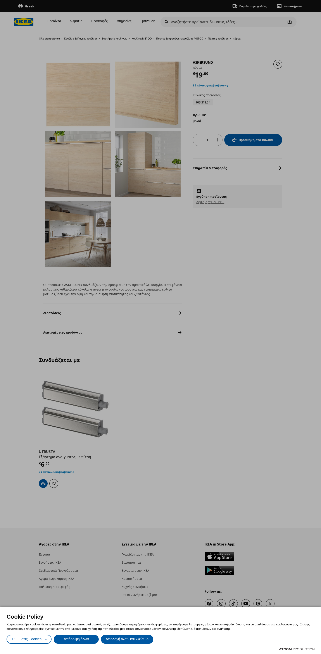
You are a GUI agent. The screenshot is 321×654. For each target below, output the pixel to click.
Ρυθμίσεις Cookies (26, 639)
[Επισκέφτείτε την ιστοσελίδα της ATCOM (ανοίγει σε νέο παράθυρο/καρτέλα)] (296, 649)
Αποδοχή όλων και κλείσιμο (127, 639)
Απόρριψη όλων (76, 639)
